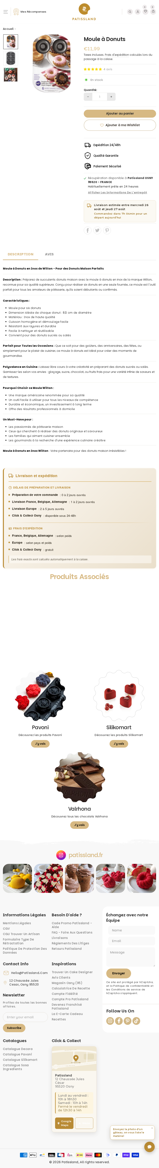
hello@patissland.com (29, 973)
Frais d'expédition (117, 55)
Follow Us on (120, 1011)
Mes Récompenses (33, 12)
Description (20, 254)
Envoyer (118, 973)
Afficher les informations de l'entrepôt (117, 192)
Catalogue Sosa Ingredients (16, 1067)
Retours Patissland (67, 949)
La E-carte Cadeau (67, 1014)
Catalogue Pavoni (17, 1054)
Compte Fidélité (65, 994)
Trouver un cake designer (72, 972)
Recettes (59, 1019)
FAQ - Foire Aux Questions (72, 932)
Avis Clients (61, 977)
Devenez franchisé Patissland (67, 1007)
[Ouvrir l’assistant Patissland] (149, 1147)
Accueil (8, 29)
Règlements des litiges (70, 943)
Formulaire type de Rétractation (18, 941)
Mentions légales (17, 923)
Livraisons (60, 938)
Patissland (70, 1162)
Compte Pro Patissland (70, 999)
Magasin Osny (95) (67, 983)
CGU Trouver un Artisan (21, 934)
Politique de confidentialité (131, 985)
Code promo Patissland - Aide (72, 925)
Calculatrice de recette (71, 988)
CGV (6, 929)
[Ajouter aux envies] (9, 589)
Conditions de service (126, 989)
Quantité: (90, 90)
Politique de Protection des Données (25, 951)
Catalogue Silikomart (20, 1060)
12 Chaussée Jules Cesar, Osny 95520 (24, 983)
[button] (93, 69)
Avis (49, 254)
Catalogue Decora (18, 1049)
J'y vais (40, 744)
